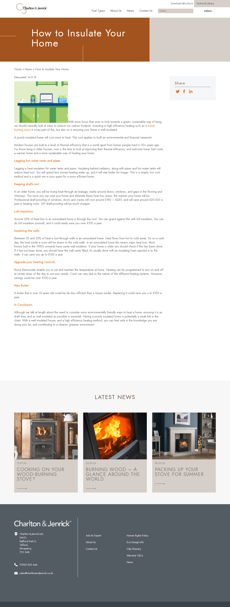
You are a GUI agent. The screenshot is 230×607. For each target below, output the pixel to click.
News (130, 11)
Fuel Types (98, 11)
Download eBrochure (182, 3)
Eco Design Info (135, 542)
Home (18, 69)
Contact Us (146, 11)
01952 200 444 (28, 564)
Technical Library (205, 3)
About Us (115, 11)
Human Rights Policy (137, 535)
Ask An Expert (93, 535)
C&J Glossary (134, 549)
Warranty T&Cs (135, 555)
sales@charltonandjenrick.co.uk (36, 573)
